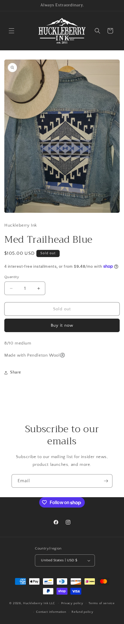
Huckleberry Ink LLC (39, 603)
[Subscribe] (105, 481)
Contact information (51, 612)
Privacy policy (72, 603)
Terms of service (101, 603)
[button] (11, 30)
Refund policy (82, 612)
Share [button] (15, 372)
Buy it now (62, 325)
